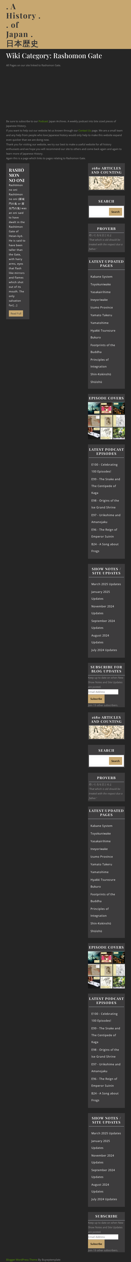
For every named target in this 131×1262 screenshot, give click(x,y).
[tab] (120, 24)
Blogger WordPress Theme (21, 1259)
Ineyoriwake (99, 300)
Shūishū (96, 382)
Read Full (15, 312)
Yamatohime (100, 323)
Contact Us (84, 130)
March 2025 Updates (106, 584)
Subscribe (96, 699)
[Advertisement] (65, 93)
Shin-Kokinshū (101, 374)
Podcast (43, 121)
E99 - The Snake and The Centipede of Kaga (105, 486)
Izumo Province (102, 307)
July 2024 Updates (104, 650)
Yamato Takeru (101, 315)
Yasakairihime (101, 292)
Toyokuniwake (101, 284)
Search (106, 201)
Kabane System (102, 277)
